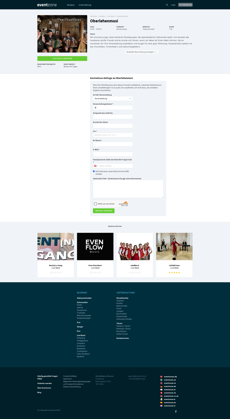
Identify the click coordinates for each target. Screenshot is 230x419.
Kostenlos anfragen (62, 58)
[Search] (167, 4)
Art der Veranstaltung (102, 95)
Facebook (176, 411)
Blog (39, 392)
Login (173, 5)
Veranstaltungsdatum (103, 104)
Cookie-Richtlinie (70, 376)
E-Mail (96, 150)
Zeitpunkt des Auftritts (103, 113)
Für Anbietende (185, 5)
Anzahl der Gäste (100, 122)
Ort (95, 131)
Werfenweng (121, 29)
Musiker (71, 5)
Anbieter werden (44, 383)
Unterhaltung (85, 5)
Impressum (67, 379)
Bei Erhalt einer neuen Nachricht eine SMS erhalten (112, 172)
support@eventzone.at (137, 376)
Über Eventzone (44, 388)
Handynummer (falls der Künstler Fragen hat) (112, 161)
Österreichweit (148, 29)
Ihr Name (97, 140)
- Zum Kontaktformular (136, 379)
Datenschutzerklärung (72, 387)
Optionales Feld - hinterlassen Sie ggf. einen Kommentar (117, 179)
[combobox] (113, 135)
